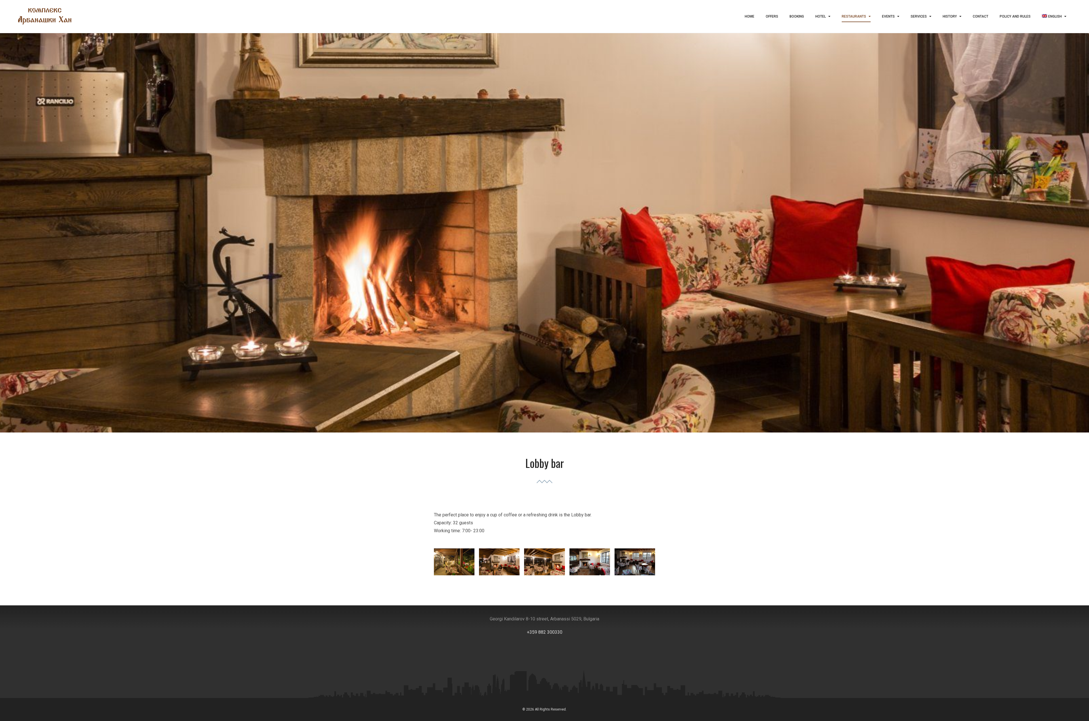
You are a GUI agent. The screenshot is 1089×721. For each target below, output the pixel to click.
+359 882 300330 (544, 632)
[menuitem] (1054, 16)
